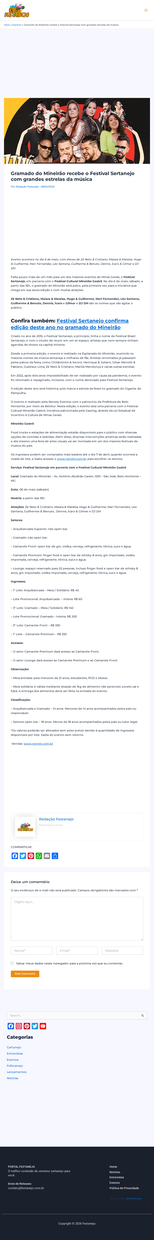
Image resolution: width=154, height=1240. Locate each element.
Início (7, 24)
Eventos (16, 24)
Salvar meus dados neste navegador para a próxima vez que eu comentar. (69, 963)
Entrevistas (15, 1053)
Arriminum (134, 1198)
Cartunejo (14, 1047)
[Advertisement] (77, 59)
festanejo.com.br (51, 825)
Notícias (12, 1078)
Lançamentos (16, 1072)
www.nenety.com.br (72, 458)
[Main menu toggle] (146, 10)
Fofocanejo (15, 1065)
